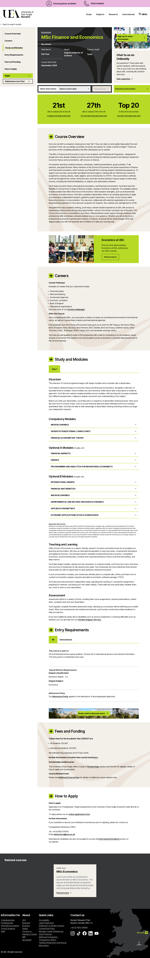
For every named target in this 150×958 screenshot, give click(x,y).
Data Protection (45, 934)
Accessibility (44, 920)
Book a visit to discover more (91, 713)
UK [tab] (53, 639)
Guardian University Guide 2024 (128, 116)
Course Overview (13, 33)
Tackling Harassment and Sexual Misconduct (52, 944)
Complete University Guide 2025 (58, 116)
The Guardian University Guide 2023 (94, 116)
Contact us (27, 931)
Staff (3, 931)
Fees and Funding (13, 62)
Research (113, 14)
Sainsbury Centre (30, 934)
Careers (8, 41)
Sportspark (30, 940)
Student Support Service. (90, 619)
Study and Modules (14, 48)
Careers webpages (76, 309)
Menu (144, 14)
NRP (30, 937)
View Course (100, 89)
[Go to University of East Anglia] (18, 14)
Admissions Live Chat (15, 81)
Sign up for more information (125, 37)
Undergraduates (8, 920)
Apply (7, 75)
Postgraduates (7, 923)
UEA (24, 920)
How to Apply (11, 69)
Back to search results (12, 24)
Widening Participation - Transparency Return (49, 938)
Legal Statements (46, 923)
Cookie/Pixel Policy (47, 928)
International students (10, 926)
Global (25, 928)
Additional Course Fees (68, 777)
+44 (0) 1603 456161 (79, 927)
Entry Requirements (14, 55)
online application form (79, 814)
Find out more (62, 893)
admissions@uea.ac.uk (64, 834)
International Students (109, 839)
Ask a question (123, 79)
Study (89, 14)
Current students (8, 928)
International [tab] (66, 639)
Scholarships (93, 766)
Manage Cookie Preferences (51, 931)
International (128, 14)
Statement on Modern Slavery (51, 926)
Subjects (100, 14)
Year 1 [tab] (54, 369)
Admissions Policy (60, 696)
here (95, 757)
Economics (46, 32)
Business (26, 926)
